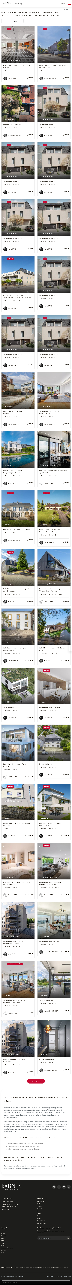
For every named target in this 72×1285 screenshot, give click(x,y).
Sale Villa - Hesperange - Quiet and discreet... (16, 590)
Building (3, 1236)
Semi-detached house (7, 1248)
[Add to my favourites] (3, 29)
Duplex (3, 1245)
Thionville (39, 1206)
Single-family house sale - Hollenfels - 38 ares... (50, 531)
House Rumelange (46, 1059)
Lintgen (39, 1218)
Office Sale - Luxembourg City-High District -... (18, 67)
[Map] (3, 21)
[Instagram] (54, 1187)
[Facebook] (59, 1187)
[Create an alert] (9, 21)
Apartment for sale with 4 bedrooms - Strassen (14, 1002)
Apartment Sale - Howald (49, 707)
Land (2, 1238)
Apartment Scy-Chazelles (49, 941)
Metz (38, 1203)
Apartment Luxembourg (48, 125)
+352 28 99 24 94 (6, 1209)
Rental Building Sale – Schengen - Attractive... (17, 824)
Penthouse (4, 1253)
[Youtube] (64, 1187)
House (3, 1233)
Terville (39, 1213)
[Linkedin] (69, 1187)
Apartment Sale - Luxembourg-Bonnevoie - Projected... (15, 942)
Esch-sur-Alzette (41, 1223)
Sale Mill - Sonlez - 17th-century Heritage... (52, 649)
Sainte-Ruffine (41, 1221)
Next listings (36, 1081)
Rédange (39, 1208)
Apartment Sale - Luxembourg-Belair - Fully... (51, 413)
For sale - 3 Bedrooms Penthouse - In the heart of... (17, 883)
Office (2, 1240)
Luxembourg (40, 1201)
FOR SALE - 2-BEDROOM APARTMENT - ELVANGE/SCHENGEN (17, 296)
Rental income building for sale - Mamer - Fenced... (53, 67)
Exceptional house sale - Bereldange (13, 413)
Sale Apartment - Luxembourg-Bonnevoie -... (15, 1061)
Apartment (4, 1231)
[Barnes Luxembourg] (11, 3)
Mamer (39, 1216)
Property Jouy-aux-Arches (13, 125)
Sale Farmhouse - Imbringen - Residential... (15, 649)
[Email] (70, 649)
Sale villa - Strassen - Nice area (16, 530)
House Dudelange (46, 764)
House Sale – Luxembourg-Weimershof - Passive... (50, 590)
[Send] (68, 1238)
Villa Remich (8, 707)
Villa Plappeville (46, 1000)
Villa (2, 1243)
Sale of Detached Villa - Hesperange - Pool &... (13, 472)
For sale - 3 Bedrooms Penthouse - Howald (17, 765)
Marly (38, 1211)
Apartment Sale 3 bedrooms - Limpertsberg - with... (51, 883)
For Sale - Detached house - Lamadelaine (50, 824)
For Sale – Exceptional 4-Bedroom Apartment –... (53, 472)
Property (3, 1250)
